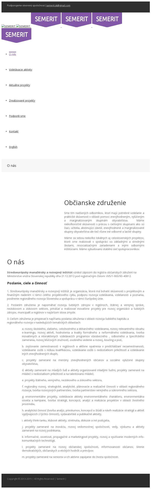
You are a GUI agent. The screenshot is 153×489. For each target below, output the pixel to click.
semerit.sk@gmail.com (58, 5)
